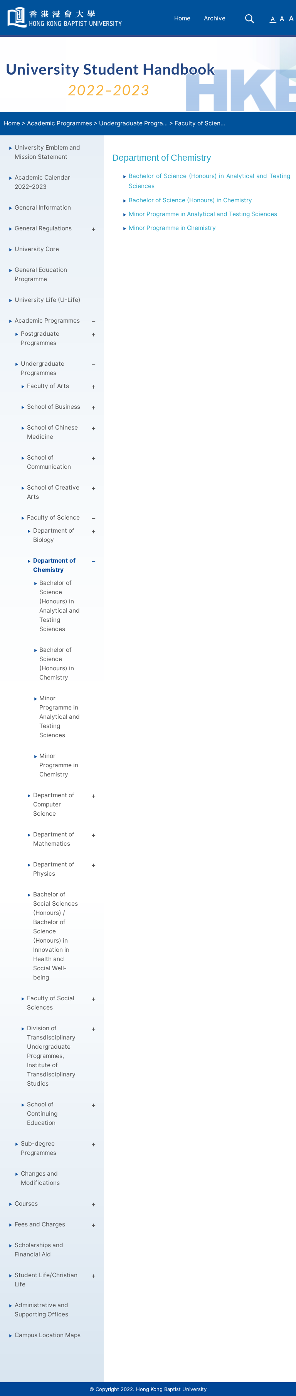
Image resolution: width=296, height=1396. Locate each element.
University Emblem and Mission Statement (47, 152)
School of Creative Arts (53, 492)
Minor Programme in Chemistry (58, 765)
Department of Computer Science (53, 804)
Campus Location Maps (48, 1335)
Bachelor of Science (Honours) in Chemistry (56, 663)
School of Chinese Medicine (52, 432)
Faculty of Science (201, 123)
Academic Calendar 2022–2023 (42, 182)
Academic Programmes (59, 123)
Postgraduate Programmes (40, 338)
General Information (43, 207)
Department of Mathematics (53, 839)
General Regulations (43, 228)
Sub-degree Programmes (38, 1148)
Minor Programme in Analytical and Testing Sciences (59, 717)
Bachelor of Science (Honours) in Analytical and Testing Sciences (59, 606)
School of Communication (49, 462)
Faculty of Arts (48, 386)
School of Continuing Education (42, 1113)
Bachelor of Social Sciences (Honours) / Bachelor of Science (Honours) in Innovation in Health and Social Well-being (55, 936)
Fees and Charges (40, 1224)
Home (182, 18)
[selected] (66, 17)
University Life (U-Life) (48, 299)
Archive (214, 18)
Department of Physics (53, 869)
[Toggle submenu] (94, 230)
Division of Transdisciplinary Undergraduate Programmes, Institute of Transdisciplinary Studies (51, 1056)
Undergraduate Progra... (133, 123)
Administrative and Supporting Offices (41, 1309)
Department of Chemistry (54, 565)
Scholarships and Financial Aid (39, 1249)
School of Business (53, 406)
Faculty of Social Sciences (50, 1003)
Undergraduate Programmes (42, 368)
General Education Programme (41, 274)
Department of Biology (53, 535)
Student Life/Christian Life (46, 1279)
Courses (26, 1203)
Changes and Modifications (40, 1178)
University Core (37, 249)
